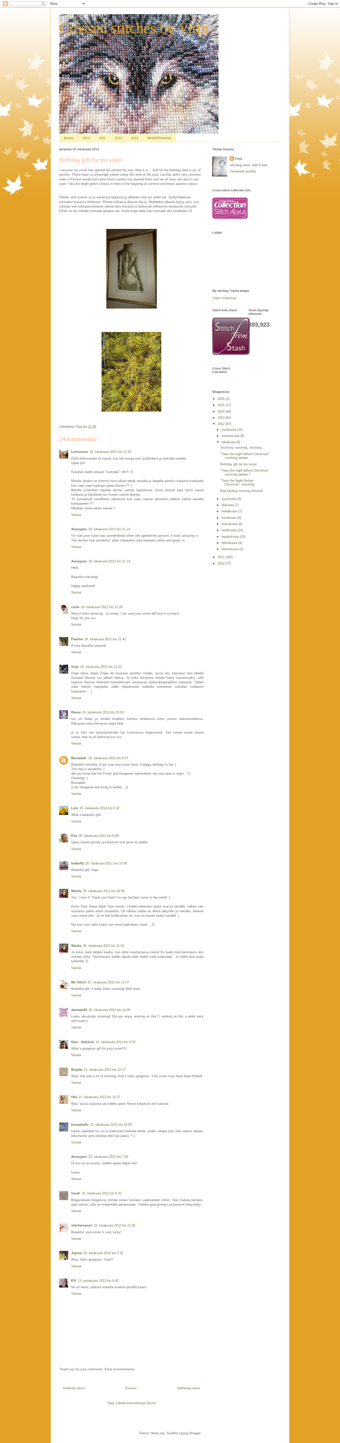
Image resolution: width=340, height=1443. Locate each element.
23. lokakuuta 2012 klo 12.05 (114, 1225)
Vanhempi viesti (188, 1388)
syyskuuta (229, 499)
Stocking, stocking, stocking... (242, 447)
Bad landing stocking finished (241, 491)
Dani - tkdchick (82, 1042)
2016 (222, 399)
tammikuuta (230, 549)
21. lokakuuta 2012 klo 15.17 (99, 1097)
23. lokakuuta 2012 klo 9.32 (101, 1193)
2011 (102, 138)
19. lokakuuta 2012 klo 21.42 (105, 639)
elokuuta (228, 505)
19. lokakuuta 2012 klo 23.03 (103, 712)
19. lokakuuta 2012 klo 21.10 (110, 452)
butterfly (77, 863)
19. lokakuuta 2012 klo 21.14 (109, 529)
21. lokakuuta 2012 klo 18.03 (111, 1124)
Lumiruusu (79, 452)
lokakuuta (229, 442)
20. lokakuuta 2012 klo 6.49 (98, 836)
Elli (73, 1281)
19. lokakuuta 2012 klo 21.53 (101, 667)
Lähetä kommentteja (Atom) (136, 1403)
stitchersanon (81, 1225)
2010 (222, 563)
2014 (134, 138)
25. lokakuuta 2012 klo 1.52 (103, 1253)
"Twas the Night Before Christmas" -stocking (237, 482)
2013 (118, 138)
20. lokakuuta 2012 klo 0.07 (108, 758)
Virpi (75, 667)
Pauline (77, 639)
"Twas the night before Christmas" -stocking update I (244, 472)
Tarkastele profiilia (243, 171)
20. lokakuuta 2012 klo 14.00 (109, 1010)
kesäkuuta (229, 518)
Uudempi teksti (74, 1388)
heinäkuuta (230, 511)
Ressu (76, 712)
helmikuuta (230, 543)
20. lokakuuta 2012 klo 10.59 (103, 891)
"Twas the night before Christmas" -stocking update (244, 456)
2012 (86, 138)
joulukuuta (229, 429)
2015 (222, 405)
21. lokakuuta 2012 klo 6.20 (115, 1042)
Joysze (76, 1253)
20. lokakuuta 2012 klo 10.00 (106, 863)
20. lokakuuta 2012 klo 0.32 (99, 808)
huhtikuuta (229, 530)
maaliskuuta (231, 536)
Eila (74, 836)
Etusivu (69, 138)
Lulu (74, 808)
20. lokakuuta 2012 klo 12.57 (108, 982)
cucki (75, 607)
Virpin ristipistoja (224, 298)
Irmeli (75, 1193)
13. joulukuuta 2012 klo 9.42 (98, 1281)
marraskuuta (231, 436)
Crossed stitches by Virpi (134, 28)
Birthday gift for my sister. (239, 464)
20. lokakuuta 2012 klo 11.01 (103, 946)
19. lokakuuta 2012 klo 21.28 (101, 607)
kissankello (80, 1124)
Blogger (195, 1433)
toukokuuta (230, 524)
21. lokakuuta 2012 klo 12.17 (104, 1069)
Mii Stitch (78, 982)
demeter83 (79, 1010)
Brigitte (76, 1069)
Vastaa (76, 515)
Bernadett (79, 758)
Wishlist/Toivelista (159, 138)
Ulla (74, 1097)
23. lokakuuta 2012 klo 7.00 (108, 1157)
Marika (76, 891)
